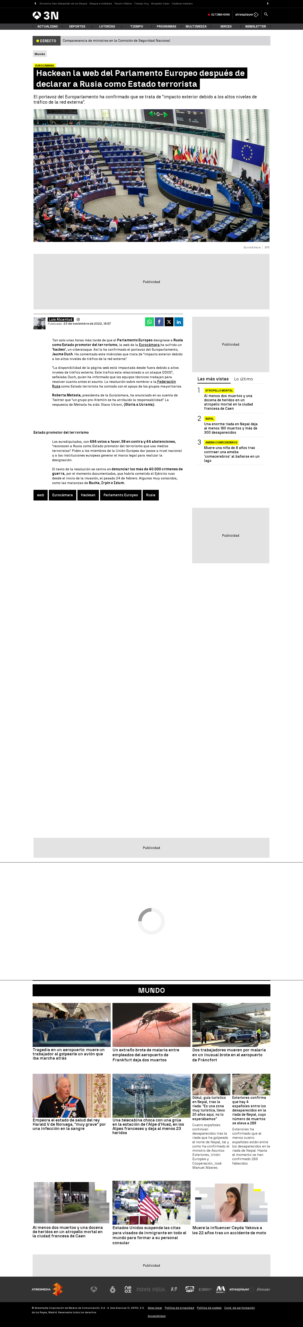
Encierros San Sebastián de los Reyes (63, 3)
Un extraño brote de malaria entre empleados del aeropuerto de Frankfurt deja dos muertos (145, 1055)
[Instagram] (78, 319)
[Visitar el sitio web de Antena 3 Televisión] (97, 1289)
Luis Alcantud (61, 319)
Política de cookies (209, 1307)
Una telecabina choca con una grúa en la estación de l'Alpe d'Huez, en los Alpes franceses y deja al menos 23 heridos (148, 1126)
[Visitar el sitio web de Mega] (159, 1289)
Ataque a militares (100, 3)
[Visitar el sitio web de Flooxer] (263, 1289)
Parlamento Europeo (121, 495)
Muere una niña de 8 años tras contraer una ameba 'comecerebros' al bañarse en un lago (232, 454)
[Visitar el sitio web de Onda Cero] (190, 1289)
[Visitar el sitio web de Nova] (143, 1289)
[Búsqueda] (266, 14)
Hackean (88, 495)
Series (226, 26)
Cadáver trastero (182, 3)
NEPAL (209, 418)
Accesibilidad (157, 1316)
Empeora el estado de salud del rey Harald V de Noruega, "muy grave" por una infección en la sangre (69, 1124)
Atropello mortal (219, 390)
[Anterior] (35, 3)
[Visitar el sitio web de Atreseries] (174, 1289)
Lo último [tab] (243, 379)
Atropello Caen (160, 3)
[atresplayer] (247, 14)
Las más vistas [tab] (213, 379)
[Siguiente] (267, 3)
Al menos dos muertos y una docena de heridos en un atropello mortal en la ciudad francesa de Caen (228, 402)
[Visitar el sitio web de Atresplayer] (242, 1289)
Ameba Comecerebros (221, 442)
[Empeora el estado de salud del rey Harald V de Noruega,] (72, 1096)
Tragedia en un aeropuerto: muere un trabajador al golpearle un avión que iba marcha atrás (69, 1054)
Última (220, 14)
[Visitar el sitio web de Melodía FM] (220, 1289)
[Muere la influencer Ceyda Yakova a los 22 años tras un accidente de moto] (231, 1203)
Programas (166, 26)
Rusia (150, 495)
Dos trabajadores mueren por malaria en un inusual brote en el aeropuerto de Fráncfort (229, 1055)
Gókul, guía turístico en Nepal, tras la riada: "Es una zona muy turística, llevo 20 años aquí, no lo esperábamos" (209, 1108)
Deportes (77, 26)
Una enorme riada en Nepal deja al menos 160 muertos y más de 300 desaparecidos (231, 428)
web (40, 495)
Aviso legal (155, 1307)
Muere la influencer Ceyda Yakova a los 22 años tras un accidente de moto (229, 1230)
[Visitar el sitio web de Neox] (128, 1289)
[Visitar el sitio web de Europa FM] (205, 1289)
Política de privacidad (179, 1307)
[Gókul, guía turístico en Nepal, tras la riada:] (211, 1084)
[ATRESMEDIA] (47, 1289)
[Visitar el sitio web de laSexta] (112, 1289)
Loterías (107, 26)
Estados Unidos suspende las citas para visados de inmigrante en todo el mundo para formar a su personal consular (149, 1235)
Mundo (151, 990)
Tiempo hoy (141, 3)
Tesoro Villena (123, 3)
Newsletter (255, 26)
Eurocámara (149, 345)
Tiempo (136, 26)
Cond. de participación (239, 1307)
